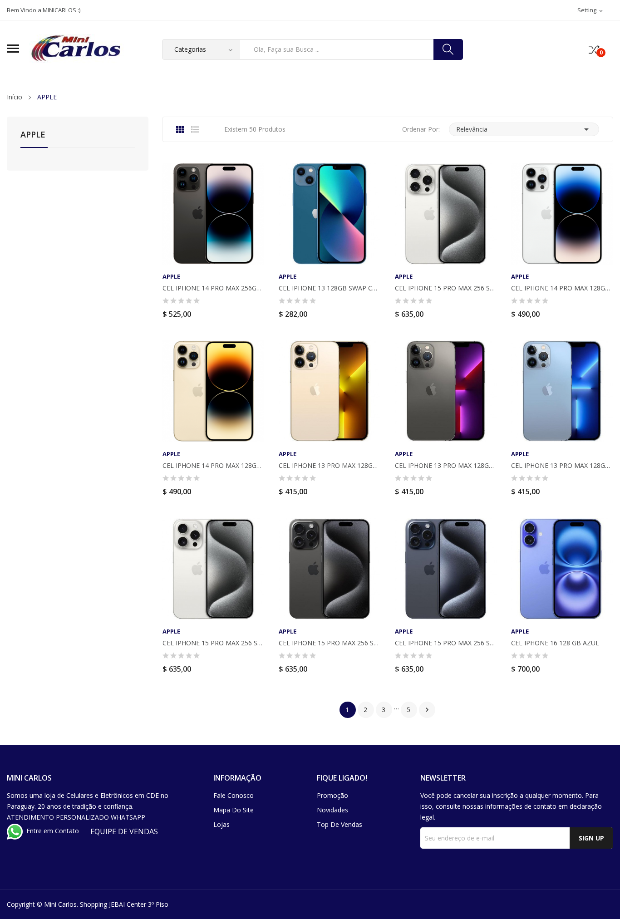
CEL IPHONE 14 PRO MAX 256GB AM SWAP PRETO (213, 288)
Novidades (332, 810)
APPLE (32, 135)
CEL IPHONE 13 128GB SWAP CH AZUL (329, 288)
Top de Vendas (339, 824)
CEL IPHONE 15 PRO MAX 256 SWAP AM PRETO (329, 643)
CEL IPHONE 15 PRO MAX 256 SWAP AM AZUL (446, 643)
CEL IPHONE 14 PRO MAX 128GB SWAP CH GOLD (213, 466)
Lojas (221, 824)
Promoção (332, 795)
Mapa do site (233, 810)
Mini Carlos (60, 904)
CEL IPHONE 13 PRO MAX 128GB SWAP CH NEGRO (446, 466)
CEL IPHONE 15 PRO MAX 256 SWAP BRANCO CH (446, 288)
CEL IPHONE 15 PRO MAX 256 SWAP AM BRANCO (213, 643)
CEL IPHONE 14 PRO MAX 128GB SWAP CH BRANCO (562, 288)
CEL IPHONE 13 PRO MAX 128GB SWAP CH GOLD (329, 466)
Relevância (524, 129)
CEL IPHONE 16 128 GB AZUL (555, 643)
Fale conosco (233, 795)
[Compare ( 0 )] (594, 49)
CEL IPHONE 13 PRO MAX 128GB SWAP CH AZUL (562, 466)
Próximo (427, 710)
